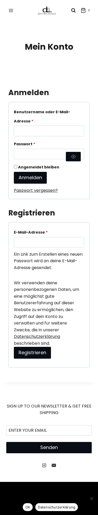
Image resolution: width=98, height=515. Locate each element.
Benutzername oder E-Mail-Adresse (42, 117)
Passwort (26, 145)
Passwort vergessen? (36, 190)
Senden (49, 447)
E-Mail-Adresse (32, 233)
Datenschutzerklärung (37, 336)
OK (27, 507)
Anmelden (30, 177)
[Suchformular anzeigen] (73, 10)
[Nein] (91, 498)
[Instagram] (44, 465)
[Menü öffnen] (11, 10)
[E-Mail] (54, 465)
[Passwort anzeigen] (73, 156)
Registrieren (32, 352)
